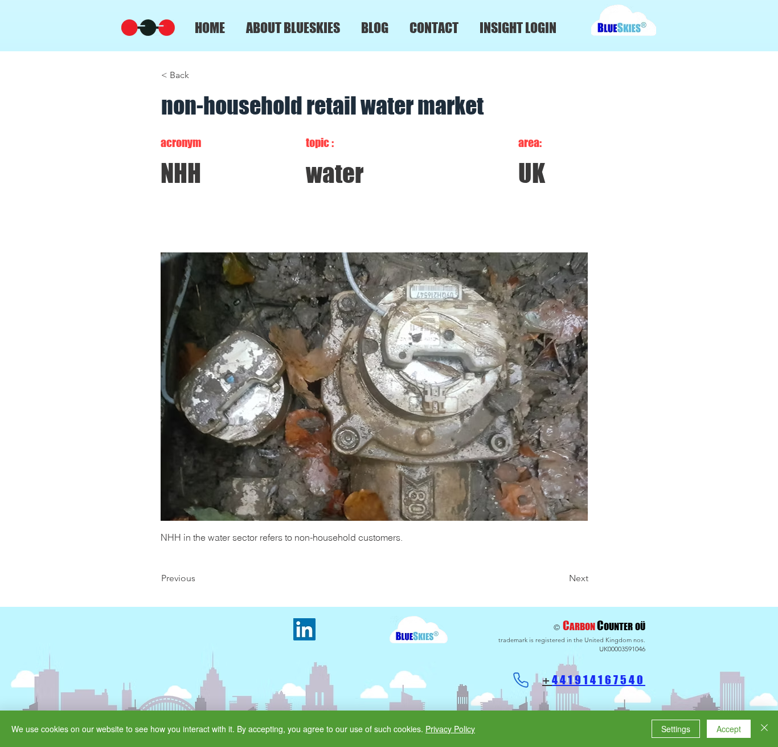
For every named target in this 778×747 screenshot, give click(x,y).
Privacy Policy (450, 728)
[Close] (764, 729)
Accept (728, 728)
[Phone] (520, 679)
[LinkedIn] (304, 629)
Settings (675, 728)
